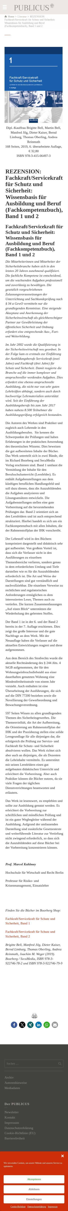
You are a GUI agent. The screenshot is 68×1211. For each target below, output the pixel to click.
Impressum (52, 1206)
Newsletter (12, 1112)
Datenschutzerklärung (36, 1206)
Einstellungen (34, 1199)
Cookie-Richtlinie (18, 1206)
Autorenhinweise (16, 1083)
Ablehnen (34, 1189)
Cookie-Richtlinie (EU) (20, 1133)
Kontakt (10, 1117)
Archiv (9, 1077)
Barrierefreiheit (15, 1138)
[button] (62, 1156)
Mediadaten (12, 1088)
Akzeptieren (34, 1179)
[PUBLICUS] (34, 7)
